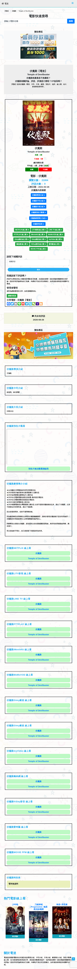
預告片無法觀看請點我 (38, 469)
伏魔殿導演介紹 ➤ (38, 195)
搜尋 (71, 21)
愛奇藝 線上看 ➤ (55, 244)
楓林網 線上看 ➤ (22, 244)
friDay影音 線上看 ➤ (38, 244)
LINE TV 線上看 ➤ (55, 230)
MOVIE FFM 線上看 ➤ (38, 249)
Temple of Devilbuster (38, 558)
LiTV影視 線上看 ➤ (39, 230)
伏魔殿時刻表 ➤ (38, 224)
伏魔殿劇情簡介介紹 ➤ (38, 218)
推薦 (31, 169)
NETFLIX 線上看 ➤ (22, 230)
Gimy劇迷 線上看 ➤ (22, 239)
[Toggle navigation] (72, 4)
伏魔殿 (38, 553)
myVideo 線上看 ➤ (55, 239)
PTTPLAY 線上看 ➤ (21, 234)
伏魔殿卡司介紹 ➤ (38, 201)
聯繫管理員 (12, 296)
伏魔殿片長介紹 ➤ (38, 206)
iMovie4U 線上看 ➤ (38, 234)
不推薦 (45, 169)
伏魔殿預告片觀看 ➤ (38, 212)
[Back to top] (73, 959)
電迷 (6, 3)
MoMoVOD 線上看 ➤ (55, 234)
